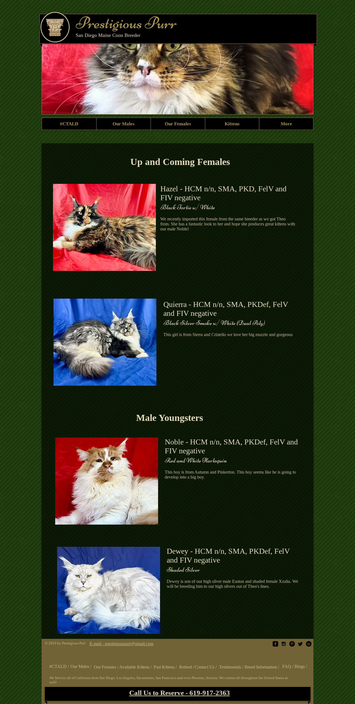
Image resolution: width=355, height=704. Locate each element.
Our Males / (81, 666)
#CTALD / (59, 666)
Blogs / (301, 666)
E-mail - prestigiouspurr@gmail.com (121, 643)
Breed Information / (262, 667)
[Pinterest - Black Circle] (292, 644)
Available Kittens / (136, 667)
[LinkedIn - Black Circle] (308, 644)
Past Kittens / (166, 667)
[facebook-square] (275, 644)
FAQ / (288, 666)
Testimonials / (231, 667)
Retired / (187, 667)
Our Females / (107, 667)
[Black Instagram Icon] (283, 644)
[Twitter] (300, 644)
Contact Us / (206, 667)
